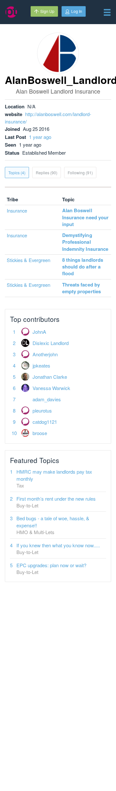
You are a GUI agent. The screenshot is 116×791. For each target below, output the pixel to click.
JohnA (39, 331)
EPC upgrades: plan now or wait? (51, 565)
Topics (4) (16, 172)
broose (40, 433)
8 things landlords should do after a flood (82, 266)
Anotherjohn (45, 354)
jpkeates (41, 365)
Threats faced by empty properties (81, 288)
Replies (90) (46, 172)
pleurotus (42, 410)
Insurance (17, 210)
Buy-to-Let (27, 505)
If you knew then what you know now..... (58, 545)
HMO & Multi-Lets (35, 532)
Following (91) (80, 172)
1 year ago (40, 136)
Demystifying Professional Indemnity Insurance (85, 242)
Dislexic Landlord (51, 343)
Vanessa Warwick (51, 388)
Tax (20, 485)
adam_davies (47, 399)
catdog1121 (45, 421)
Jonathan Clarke (50, 376)
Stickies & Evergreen (28, 260)
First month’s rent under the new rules (56, 498)
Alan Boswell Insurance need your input (85, 217)
